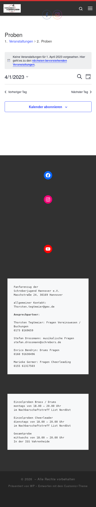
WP (32, 486)
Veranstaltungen (21, 41)
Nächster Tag (79, 92)
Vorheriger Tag (17, 92)
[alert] (48, 60)
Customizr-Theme (76, 486)
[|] (12, 7)
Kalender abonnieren (45, 106)
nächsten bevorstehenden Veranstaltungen (40, 62)
